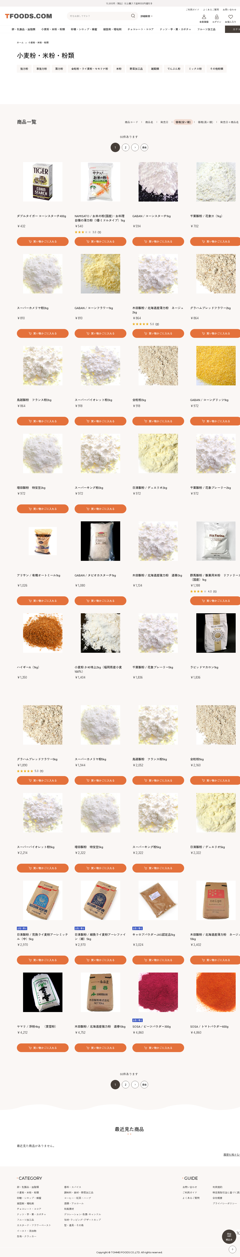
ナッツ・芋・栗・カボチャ (175, 29)
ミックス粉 (195, 69)
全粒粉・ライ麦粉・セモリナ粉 (89, 69)
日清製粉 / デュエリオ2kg (149, 487)
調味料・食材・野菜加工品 (78, 1192)
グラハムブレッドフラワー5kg (37, 759)
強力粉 (24, 69)
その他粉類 (216, 69)
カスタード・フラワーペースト (34, 1225)
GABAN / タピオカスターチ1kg (95, 575)
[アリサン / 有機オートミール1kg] (43, 541)
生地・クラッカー (26, 1236)
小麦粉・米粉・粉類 (53, 29)
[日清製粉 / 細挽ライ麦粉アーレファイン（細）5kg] (100, 900)
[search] (133, 16)
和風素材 (69, 1209)
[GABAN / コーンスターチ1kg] (158, 181)
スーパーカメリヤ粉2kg (32, 308)
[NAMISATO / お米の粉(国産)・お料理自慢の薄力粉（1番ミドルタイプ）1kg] (100, 181)
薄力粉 (59, 69)
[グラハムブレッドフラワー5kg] (43, 725)
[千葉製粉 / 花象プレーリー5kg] (158, 633)
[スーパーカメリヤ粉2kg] (43, 273)
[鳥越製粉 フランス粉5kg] (158, 725)
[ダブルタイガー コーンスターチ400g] (43, 181)
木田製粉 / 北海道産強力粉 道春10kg (100, 1026)
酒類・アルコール (74, 1203)
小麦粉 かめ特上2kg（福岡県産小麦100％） (98, 669)
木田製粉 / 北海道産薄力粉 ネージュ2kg (158, 310)
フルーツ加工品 (206, 29)
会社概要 (217, 1198)
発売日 (164, 122)
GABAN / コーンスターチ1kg (151, 216)
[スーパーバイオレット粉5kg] (43, 812)
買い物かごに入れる (45, 241)
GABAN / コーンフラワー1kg (94, 308)
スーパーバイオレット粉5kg (35, 847)
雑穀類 (155, 69)
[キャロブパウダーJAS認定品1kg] (158, 900)
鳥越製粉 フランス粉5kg (149, 759)
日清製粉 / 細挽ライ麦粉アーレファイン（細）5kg (100, 936)
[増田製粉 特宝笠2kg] (43, 453)
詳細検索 (145, 16)
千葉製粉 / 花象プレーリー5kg (152, 667)
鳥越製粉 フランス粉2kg (34, 400)
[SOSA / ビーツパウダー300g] (158, 992)
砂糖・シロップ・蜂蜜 (84, 29)
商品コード (131, 122)
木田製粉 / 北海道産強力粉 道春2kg (157, 575)
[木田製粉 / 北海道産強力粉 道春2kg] (158, 541)
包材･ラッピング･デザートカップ (82, 1219)
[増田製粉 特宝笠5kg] (100, 812)
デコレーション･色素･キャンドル (82, 1214)
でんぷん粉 (173, 69)
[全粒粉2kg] (158, 365)
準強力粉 (41, 69)
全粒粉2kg (139, 400)
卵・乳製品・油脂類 (23, 29)
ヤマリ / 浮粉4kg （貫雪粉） (37, 1026)
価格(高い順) (205, 122)
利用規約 (217, 1187)
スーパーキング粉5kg (146, 847)
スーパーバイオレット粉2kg (93, 400)
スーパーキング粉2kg (89, 487)
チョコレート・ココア (141, 29)
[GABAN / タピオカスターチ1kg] (100, 541)
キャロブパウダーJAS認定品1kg (153, 934)
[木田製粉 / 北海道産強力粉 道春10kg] (100, 992)
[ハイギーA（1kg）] (43, 633)
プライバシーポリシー (225, 1203)
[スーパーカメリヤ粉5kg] (100, 725)
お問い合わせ (229, 9)
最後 (144, 147)
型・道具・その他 (74, 1225)
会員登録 (204, 21)
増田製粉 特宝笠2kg (31, 487)
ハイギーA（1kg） (29, 667)
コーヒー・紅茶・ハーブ (77, 1198)
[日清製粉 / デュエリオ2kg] (158, 453)
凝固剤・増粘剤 (112, 29)
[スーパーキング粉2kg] (100, 453)
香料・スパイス (72, 1187)
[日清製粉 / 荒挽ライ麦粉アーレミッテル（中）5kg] (43, 900)
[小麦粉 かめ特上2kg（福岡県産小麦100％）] (100, 633)
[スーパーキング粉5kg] (158, 812)
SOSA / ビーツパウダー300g (151, 1026)
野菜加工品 (136, 69)
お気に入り (230, 21)
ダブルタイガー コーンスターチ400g (41, 216)
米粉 (119, 69)
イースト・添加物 (26, 1231)
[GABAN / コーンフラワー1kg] (100, 273)
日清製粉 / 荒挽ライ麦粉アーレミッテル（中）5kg (42, 936)
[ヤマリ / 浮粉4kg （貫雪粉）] (43, 992)
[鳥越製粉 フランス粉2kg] (43, 365)
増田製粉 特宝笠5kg (89, 847)
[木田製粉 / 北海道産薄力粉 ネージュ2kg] (158, 273)
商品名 (149, 122)
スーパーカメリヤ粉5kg (90, 759)
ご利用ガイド (192, 9)
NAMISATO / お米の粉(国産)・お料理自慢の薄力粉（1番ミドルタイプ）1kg (100, 218)
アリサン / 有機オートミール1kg (38, 575)
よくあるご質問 (211, 9)
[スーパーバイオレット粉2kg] (100, 365)
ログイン (216, 21)
